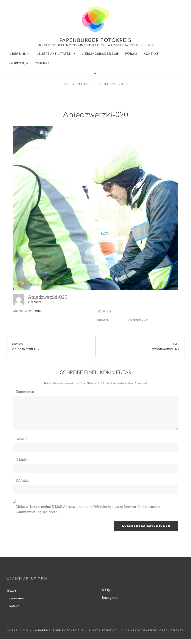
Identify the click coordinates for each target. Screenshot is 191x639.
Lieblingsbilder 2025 (100, 53)
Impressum (19, 63)
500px (106, 590)
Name (21, 439)
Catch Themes (171, 630)
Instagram (110, 598)
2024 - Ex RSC (33, 310)
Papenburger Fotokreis (95, 40)
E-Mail (22, 460)
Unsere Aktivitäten (53, 53)
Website (22, 481)
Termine (42, 63)
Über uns (17, 53)
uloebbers (34, 302)
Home (66, 84)
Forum (131, 53)
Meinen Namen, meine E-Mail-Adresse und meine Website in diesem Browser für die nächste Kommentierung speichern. (88, 509)
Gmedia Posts (87, 84)
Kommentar (26, 392)
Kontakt (151, 53)
